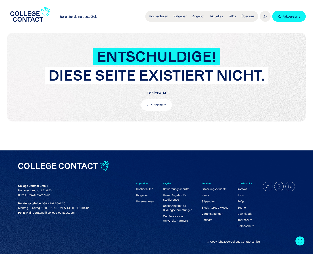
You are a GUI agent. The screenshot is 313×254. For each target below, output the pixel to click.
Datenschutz (245, 226)
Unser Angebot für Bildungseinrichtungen (177, 208)
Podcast (207, 220)
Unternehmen (145, 201)
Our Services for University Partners (175, 218)
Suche (241, 207)
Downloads (244, 213)
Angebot (198, 16)
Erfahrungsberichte (214, 189)
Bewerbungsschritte (176, 189)
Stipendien (209, 201)
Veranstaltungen (212, 213)
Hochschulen (144, 189)
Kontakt (242, 189)
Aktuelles (216, 16)
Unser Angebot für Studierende (174, 197)
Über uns (247, 16)
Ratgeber (142, 195)
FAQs (232, 16)
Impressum (244, 220)
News (205, 195)
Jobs (240, 195)
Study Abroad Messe (215, 207)
